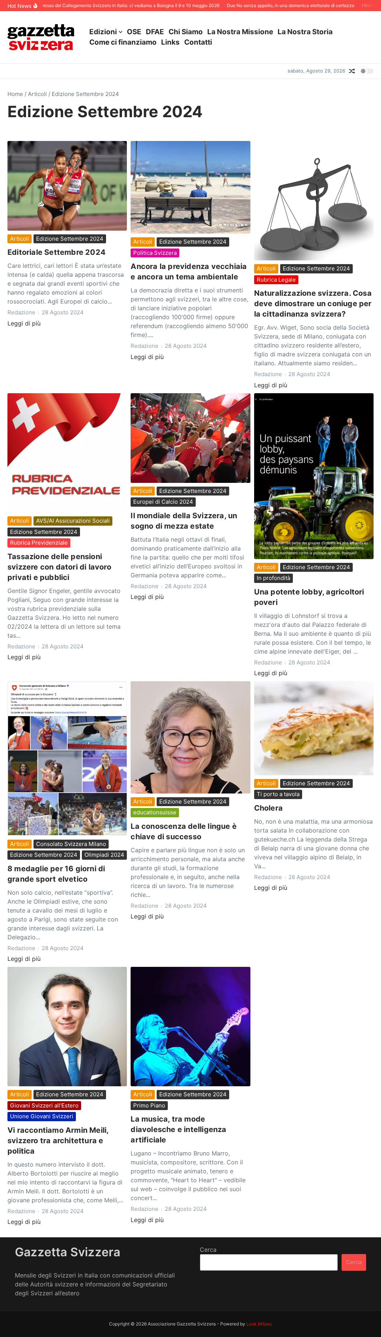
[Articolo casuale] (352, 71)
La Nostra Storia (305, 32)
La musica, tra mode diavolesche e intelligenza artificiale (178, 1129)
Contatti (198, 42)
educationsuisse (154, 812)
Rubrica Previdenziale (39, 542)
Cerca (208, 1249)
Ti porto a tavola (278, 794)
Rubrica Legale (276, 279)
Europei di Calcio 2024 (163, 501)
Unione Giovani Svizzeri (41, 1116)
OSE (134, 32)
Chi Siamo (186, 32)
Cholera (268, 808)
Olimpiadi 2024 (104, 854)
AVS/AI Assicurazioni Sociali (73, 520)
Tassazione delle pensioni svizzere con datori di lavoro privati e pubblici (59, 567)
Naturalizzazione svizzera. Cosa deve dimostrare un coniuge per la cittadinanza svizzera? (313, 303)
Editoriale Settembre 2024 (56, 252)
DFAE (155, 32)
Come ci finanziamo (123, 42)
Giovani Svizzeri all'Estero (44, 1105)
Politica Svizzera (155, 252)
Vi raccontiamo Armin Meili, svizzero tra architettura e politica (58, 1140)
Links (170, 42)
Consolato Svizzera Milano (71, 843)
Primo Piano (149, 1105)
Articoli (37, 93)
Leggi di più (24, 323)
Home (15, 93)
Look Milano (259, 1324)
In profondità (273, 577)
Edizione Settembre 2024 (69, 238)
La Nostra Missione (240, 32)
